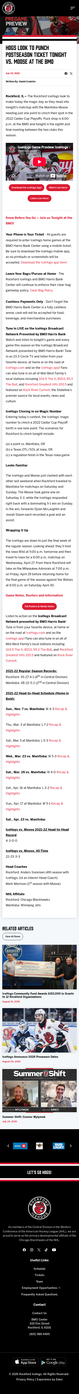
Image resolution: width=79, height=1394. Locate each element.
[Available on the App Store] (26, 1361)
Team (39, 1282)
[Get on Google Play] (53, 1361)
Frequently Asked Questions (39, 1294)
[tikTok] (46, 1250)
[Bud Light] (40, 1146)
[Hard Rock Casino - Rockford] (20, 1146)
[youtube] (54, 1250)
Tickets (39, 1275)
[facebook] (24, 1250)
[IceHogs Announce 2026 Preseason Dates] (39, 1030)
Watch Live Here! (58, 188)
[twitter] (39, 1250)
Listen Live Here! (39, 198)
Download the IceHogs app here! (44, 262)
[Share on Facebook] (66, 73)
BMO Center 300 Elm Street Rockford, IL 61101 (39, 1324)
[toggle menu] (73, 8)
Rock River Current (36, 390)
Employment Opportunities (39, 1288)
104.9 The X (47, 379)
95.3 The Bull (42, 649)
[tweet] (71, 73)
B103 (61, 379)
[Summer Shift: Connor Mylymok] (39, 1090)
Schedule (39, 1269)
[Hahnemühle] (58, 1146)
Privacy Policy (25, 1379)
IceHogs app (50, 367)
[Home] (8, 8)
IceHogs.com (15, 367)
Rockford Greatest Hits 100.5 (46, 384)
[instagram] (31, 1250)
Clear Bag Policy (41, 290)
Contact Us (39, 1313)
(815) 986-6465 (39, 1334)
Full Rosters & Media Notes (39, 606)
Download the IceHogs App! (27, 188)
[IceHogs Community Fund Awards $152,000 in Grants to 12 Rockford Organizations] (39, 967)
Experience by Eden (50, 1379)
